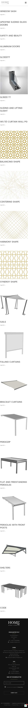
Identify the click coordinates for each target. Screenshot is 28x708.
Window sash (8, 11)
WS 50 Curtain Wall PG (13, 121)
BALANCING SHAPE (10, 161)
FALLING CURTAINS (10, 361)
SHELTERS (5, 567)
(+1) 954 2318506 (14, 671)
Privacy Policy (20, 687)
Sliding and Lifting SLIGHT (11, 109)
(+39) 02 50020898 (14, 640)
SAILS (3, 321)
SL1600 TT (5, 97)
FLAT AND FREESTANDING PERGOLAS (13, 483)
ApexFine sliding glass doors (13, 23)
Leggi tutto (2, 14)
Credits (22, 705)
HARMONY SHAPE (9, 241)
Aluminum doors (10, 46)
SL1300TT (5, 57)
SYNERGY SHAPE (8, 281)
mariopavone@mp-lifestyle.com (14, 657)
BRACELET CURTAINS (11, 401)
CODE (3, 607)
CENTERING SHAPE (10, 201)
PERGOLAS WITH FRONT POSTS (12, 526)
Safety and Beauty (11, 35)
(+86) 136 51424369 (14, 655)
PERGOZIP (5, 441)
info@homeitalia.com (14, 642)
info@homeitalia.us (14, 673)
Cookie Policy (7, 705)
